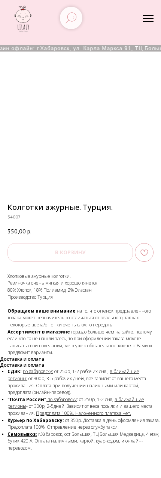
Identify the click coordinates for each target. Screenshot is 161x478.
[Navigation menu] (148, 18)
